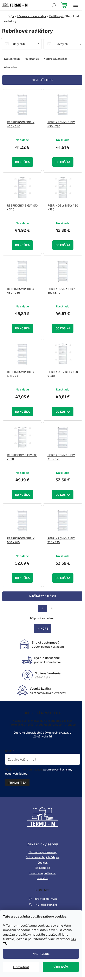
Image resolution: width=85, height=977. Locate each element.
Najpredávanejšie (55, 58)
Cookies (43, 862)
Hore (44, 628)
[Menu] (76, 5)
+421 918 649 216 (45, 904)
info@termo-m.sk (45, 898)
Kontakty (42, 878)
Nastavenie (41, 953)
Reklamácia (42, 867)
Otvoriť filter (42, 80)
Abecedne (10, 67)
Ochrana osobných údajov (42, 857)
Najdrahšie (32, 58)
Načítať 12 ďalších (42, 596)
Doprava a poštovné (43, 873)
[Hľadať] (54, 5)
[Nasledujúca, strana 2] (42, 608)
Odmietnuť (21, 967)
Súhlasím (60, 967)
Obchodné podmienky (42, 852)
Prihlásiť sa (17, 782)
